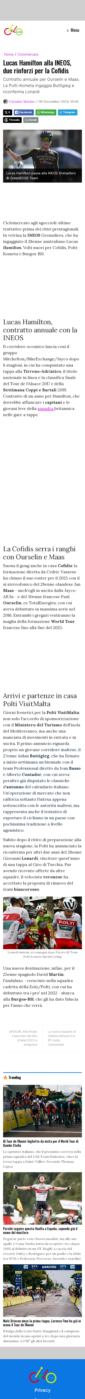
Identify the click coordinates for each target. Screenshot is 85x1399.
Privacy (43, 1390)
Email (33, 119)
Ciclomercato (28, 54)
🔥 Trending (12, 1077)
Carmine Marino (22, 101)
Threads (14, 119)
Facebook (25, 112)
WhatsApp (47, 112)
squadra (46, 408)
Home (8, 54)
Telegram (69, 112)
